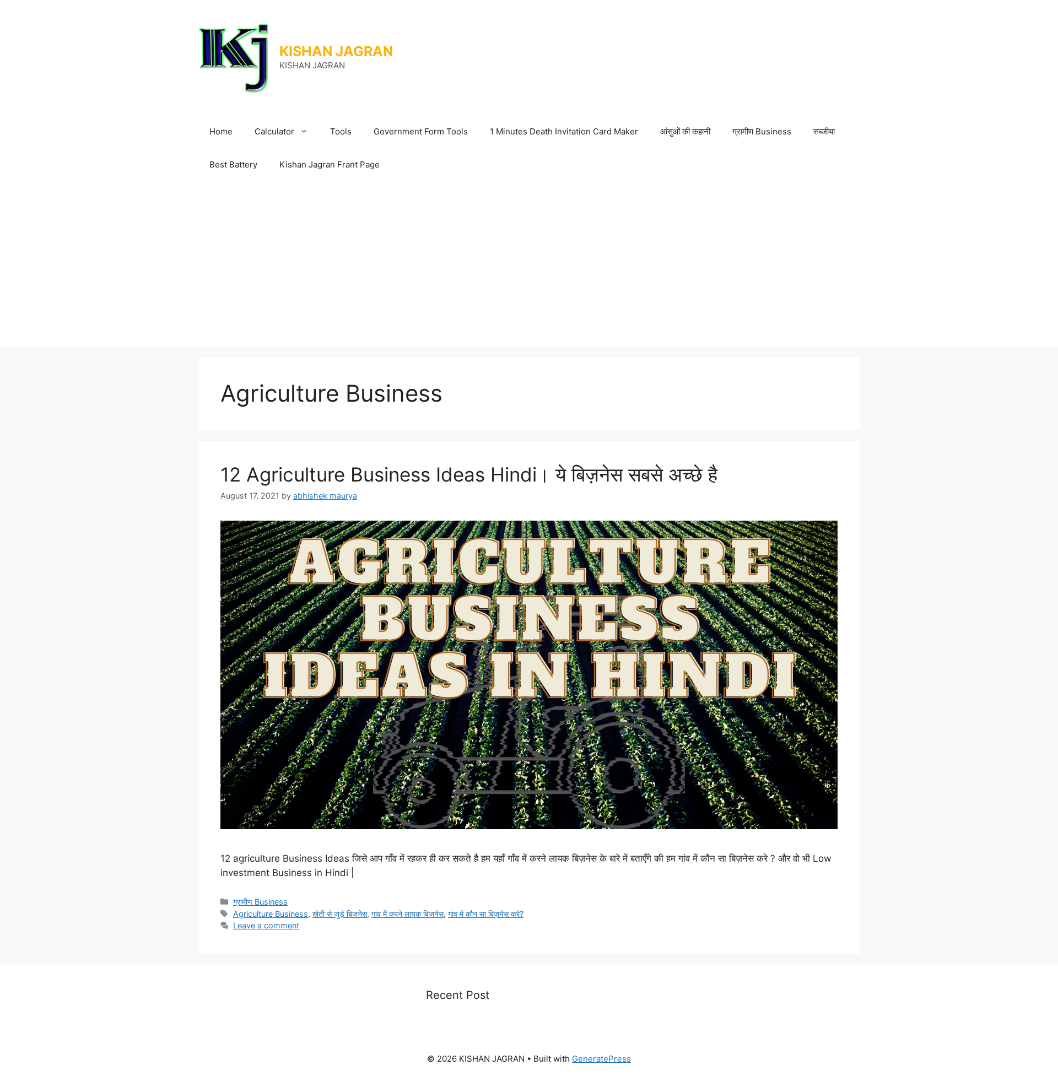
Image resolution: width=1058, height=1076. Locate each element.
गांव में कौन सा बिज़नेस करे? (485, 913)
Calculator (274, 131)
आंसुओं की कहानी (685, 131)
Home (221, 131)
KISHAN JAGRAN (336, 51)
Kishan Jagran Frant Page (329, 164)
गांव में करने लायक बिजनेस (407, 913)
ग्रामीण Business (761, 131)
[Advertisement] (529, 264)
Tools (341, 131)
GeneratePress (601, 1058)
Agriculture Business (270, 913)
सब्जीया (824, 131)
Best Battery (233, 164)
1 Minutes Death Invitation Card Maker (564, 131)
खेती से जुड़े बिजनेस (339, 913)
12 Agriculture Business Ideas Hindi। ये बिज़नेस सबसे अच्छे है (468, 474)
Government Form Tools (421, 131)
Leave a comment (266, 925)
